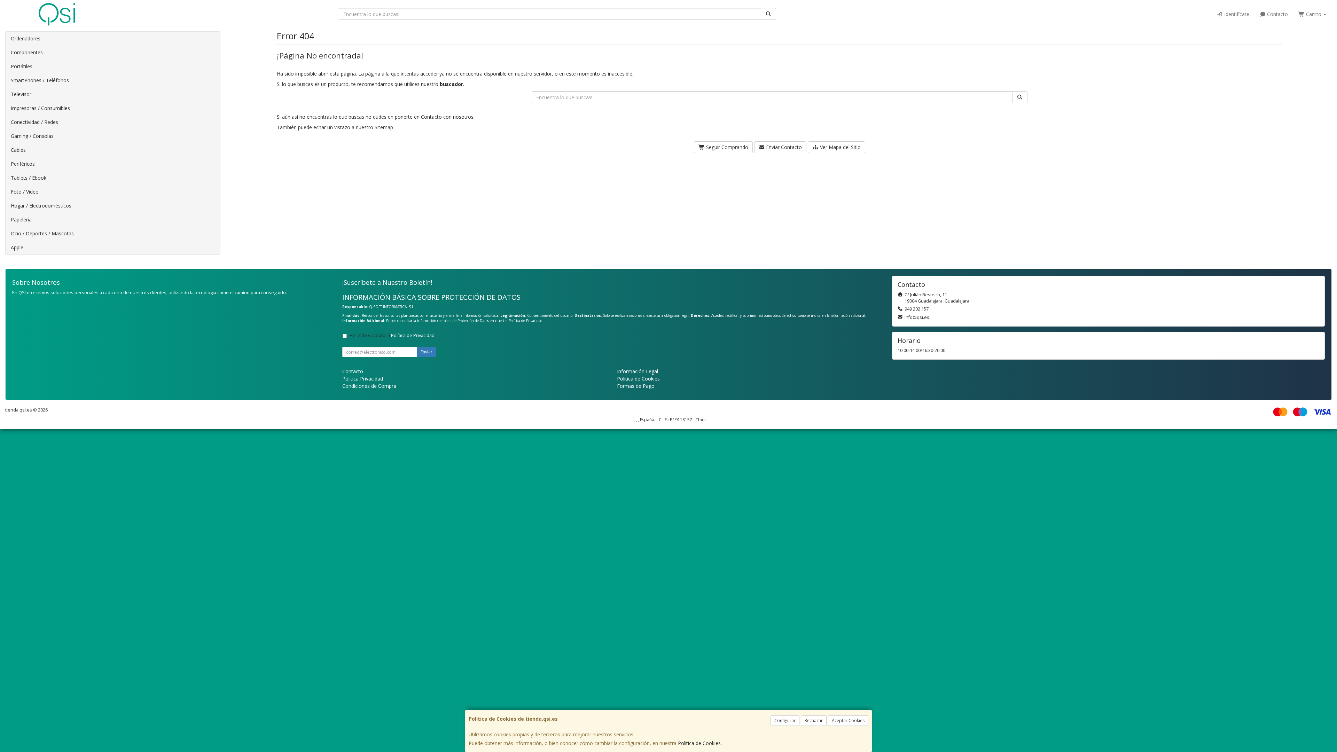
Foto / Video (25, 191)
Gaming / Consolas (32, 136)
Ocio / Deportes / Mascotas (42, 233)
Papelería (21, 219)
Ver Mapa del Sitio (840, 147)
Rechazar (814, 720)
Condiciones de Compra (369, 386)
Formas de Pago (636, 386)
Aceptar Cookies (848, 720)
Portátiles (21, 66)
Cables (18, 150)
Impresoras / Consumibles (40, 108)
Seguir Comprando (726, 147)
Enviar (426, 352)
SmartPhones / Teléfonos (40, 80)
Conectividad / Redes (34, 122)
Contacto (1277, 14)
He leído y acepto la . (393, 335)
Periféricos (23, 163)
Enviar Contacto (783, 147)
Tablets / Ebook (28, 177)
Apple (17, 247)
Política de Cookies (699, 743)
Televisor (21, 94)
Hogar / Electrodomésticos (41, 205)
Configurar (785, 720)
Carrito (1314, 14)
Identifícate (1236, 14)
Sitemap (384, 127)
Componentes (27, 52)
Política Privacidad (362, 378)
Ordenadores (25, 38)
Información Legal (637, 371)
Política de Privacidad (525, 320)
